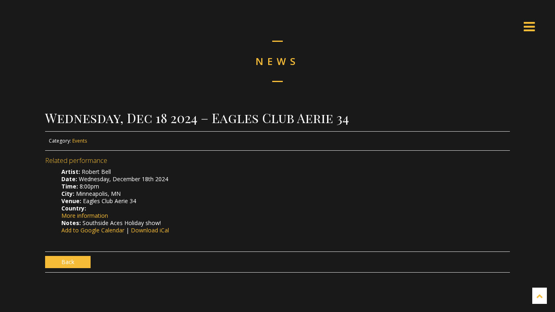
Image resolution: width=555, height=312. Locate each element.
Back (67, 262)
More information (84, 215)
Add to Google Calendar (92, 230)
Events (79, 140)
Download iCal (150, 230)
